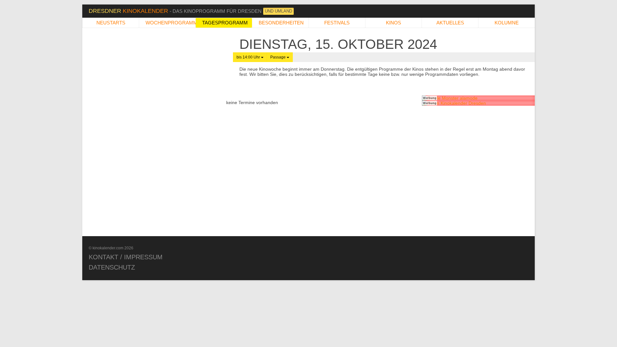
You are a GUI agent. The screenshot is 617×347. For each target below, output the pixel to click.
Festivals (337, 22)
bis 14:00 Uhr (249, 57)
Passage (278, 57)
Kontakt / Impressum (126, 257)
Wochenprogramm (170, 22)
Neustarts (110, 22)
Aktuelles (450, 22)
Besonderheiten (281, 22)
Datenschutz (112, 267)
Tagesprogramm (225, 22)
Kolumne (507, 22)
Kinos (393, 22)
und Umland (278, 11)
